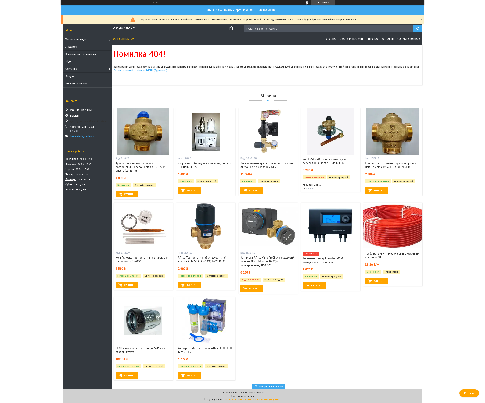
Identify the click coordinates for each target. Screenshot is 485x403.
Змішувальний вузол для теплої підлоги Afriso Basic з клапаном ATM (266, 165)
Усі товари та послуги (267, 386)
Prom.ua (260, 392)
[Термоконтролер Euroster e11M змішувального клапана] (330, 226)
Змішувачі (71, 46)
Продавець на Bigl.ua (242, 396)
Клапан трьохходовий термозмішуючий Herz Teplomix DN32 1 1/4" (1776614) (390, 165)
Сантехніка (71, 68)
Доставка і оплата (408, 39)
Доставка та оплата (76, 83)
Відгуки (69, 76)
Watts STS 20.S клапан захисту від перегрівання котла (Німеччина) (325, 161)
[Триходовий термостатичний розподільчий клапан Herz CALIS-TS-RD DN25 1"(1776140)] (143, 131)
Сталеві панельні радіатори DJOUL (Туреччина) (140, 70)
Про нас (373, 39)
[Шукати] (417, 28)
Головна (330, 39)
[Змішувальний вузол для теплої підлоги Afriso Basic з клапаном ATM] (268, 131)
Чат (472, 393)
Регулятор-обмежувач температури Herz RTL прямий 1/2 (204, 165)
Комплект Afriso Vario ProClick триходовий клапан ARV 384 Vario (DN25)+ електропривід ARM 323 (267, 261)
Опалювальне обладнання (80, 54)
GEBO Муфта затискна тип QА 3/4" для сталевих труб (140, 350)
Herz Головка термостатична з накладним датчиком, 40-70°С (143, 259)
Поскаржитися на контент (237, 399)
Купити (128, 194)
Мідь (68, 61)
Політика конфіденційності (267, 399)
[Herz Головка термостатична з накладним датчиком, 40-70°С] (143, 226)
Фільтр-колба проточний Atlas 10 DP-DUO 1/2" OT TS (205, 350)
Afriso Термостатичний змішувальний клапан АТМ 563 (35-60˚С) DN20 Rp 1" (202, 259)
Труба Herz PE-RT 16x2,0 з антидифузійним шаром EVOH (392, 255)
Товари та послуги (75, 39)
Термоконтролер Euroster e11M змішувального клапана (323, 260)
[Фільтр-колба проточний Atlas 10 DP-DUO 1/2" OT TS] (205, 320)
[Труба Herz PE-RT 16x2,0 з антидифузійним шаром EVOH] (392, 226)
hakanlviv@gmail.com (82, 136)
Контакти (387, 39)
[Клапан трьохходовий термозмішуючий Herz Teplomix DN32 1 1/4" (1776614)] (392, 131)
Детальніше (267, 10)
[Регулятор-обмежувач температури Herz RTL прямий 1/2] (205, 131)
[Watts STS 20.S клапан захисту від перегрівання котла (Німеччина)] (330, 131)
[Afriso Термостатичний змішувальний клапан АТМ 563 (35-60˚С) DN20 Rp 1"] (205, 226)
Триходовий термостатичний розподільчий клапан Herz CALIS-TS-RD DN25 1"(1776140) (141, 167)
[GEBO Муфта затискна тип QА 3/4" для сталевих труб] (143, 320)
